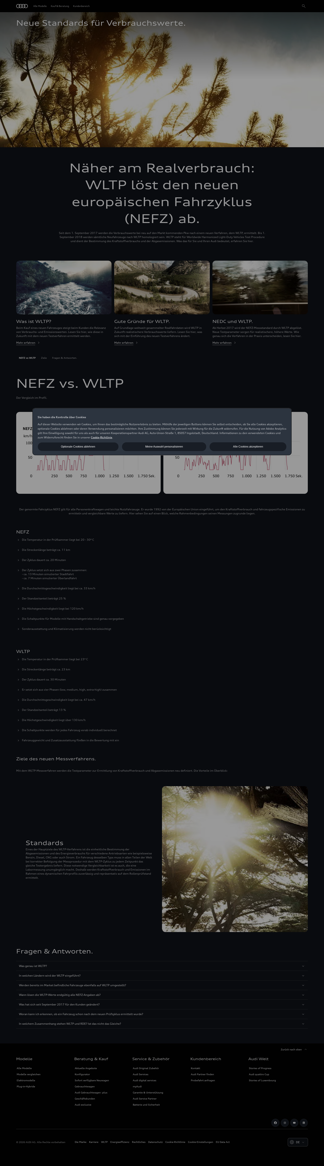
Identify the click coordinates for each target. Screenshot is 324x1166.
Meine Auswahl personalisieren (164, 446)
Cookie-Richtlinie (101, 437)
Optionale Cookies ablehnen (78, 446)
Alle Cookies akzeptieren (248, 446)
